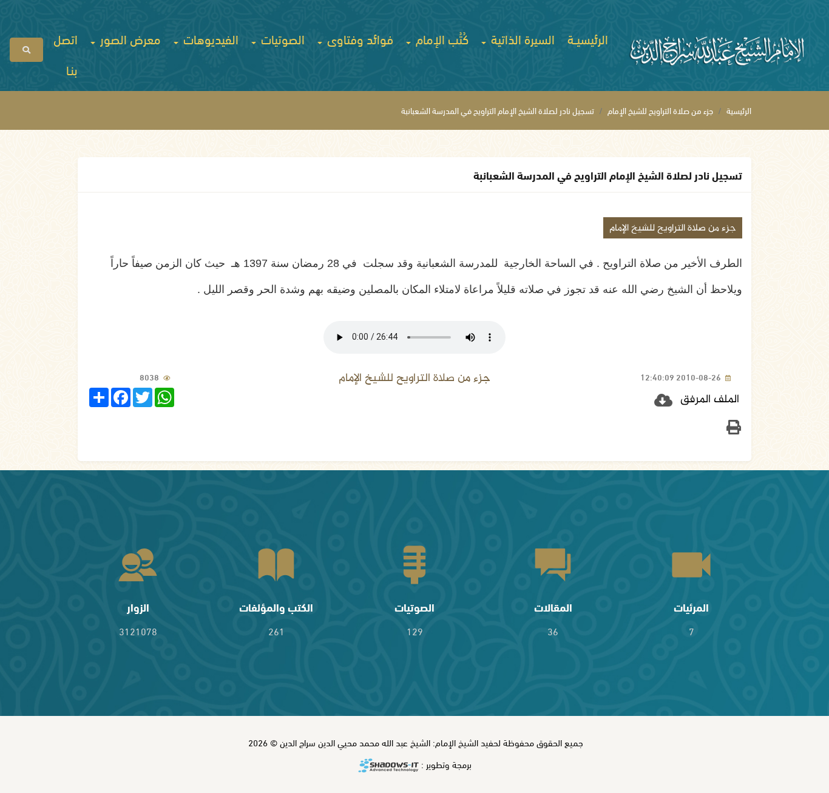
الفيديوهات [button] (209, 38)
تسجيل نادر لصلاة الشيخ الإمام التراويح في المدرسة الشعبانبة (497, 110)
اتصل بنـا (65, 54)
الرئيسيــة (587, 38)
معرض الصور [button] (129, 38)
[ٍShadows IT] (388, 766)
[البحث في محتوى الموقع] (26, 50)
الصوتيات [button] (281, 38)
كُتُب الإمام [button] (441, 38)
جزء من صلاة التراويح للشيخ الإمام (660, 110)
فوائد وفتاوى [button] (358, 38)
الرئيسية (738, 110)
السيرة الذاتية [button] (521, 38)
